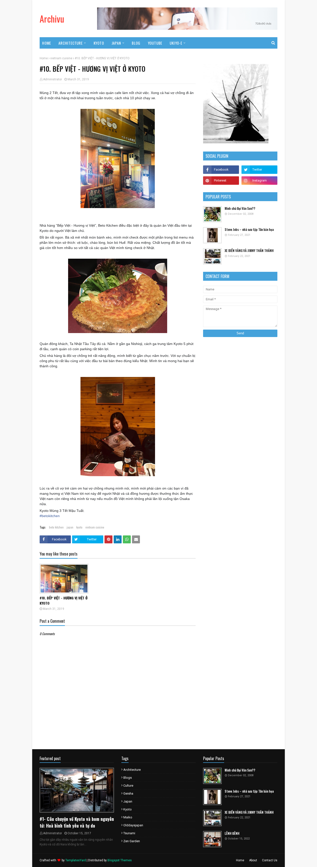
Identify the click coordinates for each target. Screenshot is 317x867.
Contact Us (269, 860)
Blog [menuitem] (136, 43)
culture (128, 785)
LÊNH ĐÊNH (232, 833)
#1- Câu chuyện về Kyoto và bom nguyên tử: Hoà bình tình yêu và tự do (77, 822)
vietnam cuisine (61, 58)
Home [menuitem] (46, 43)
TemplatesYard (75, 860)
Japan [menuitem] (116, 43)
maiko (127, 817)
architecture (132, 770)
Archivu (52, 18)
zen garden (131, 841)
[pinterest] (221, 180)
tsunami (129, 833)
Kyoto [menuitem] (99, 43)
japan (70, 527)
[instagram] (259, 180)
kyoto (79, 527)
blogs (127, 777)
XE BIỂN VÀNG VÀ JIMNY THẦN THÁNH (249, 250)
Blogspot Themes (119, 860)
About (253, 860)
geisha (128, 793)
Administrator (52, 79)
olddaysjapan (133, 825)
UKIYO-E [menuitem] (176, 43)
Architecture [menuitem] (70, 43)
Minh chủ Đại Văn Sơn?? (240, 208)
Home (44, 58)
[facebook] (221, 169)
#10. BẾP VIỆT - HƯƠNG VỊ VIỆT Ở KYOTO (63, 600)
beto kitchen (56, 527)
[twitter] (259, 169)
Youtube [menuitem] (155, 43)
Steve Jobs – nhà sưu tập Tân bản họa (249, 229)
